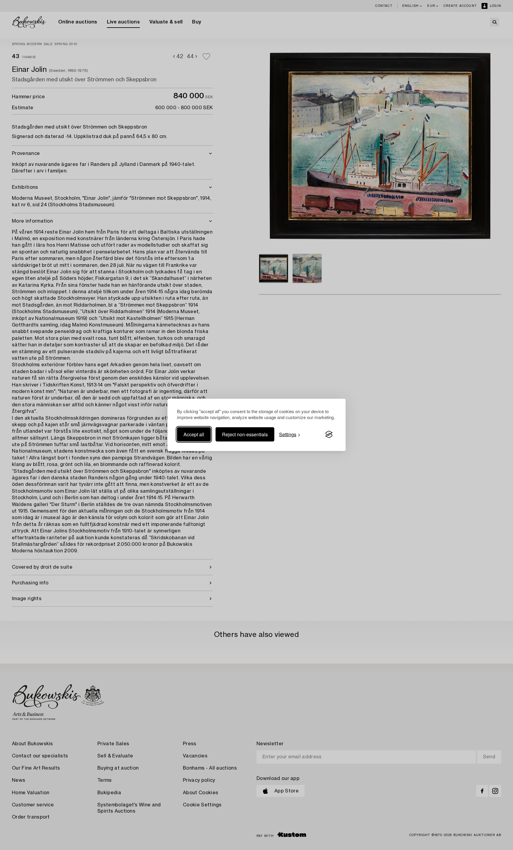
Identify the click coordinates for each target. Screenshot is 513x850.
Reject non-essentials (245, 434)
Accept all (193, 434)
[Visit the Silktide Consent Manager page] (329, 434)
